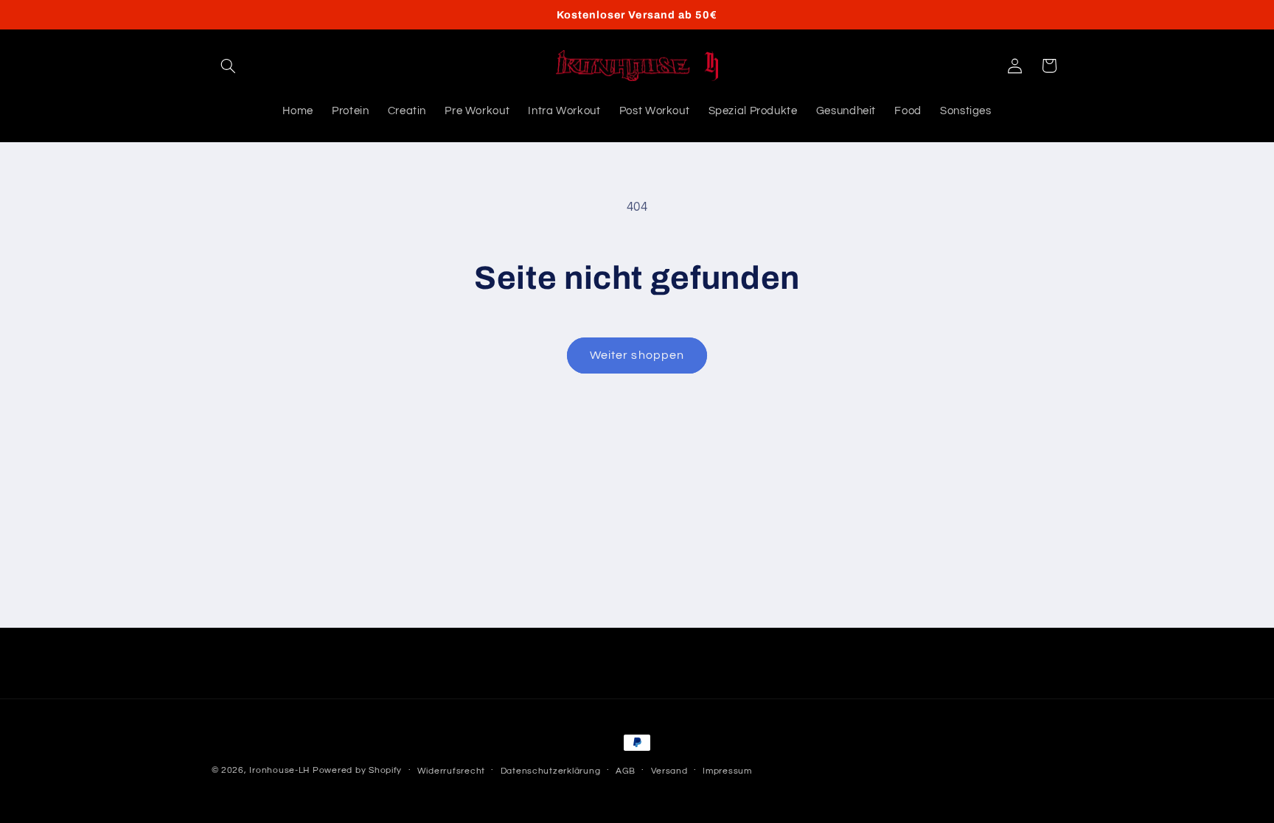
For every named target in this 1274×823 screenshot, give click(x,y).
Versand (669, 771)
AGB (626, 771)
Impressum (727, 771)
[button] (229, 66)
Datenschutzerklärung (551, 771)
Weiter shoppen (637, 355)
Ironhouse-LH (279, 770)
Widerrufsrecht (451, 771)
